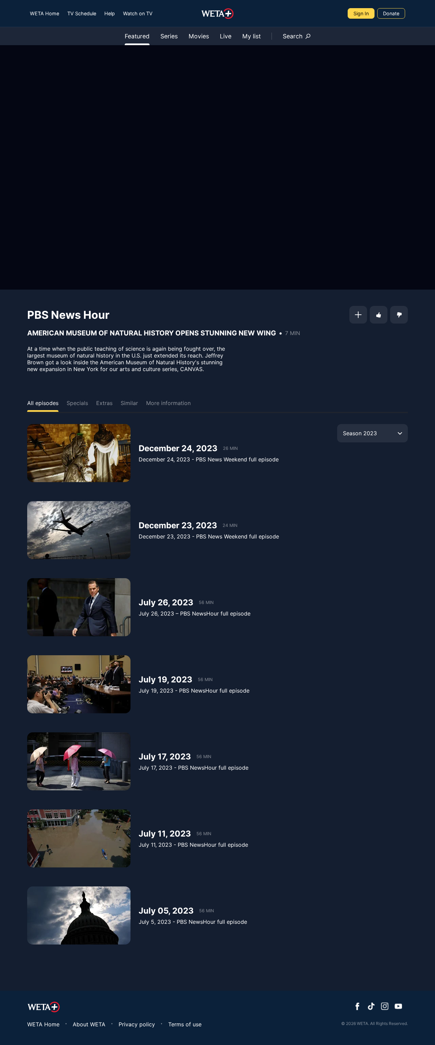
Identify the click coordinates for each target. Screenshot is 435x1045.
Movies (199, 36)
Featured (137, 36)
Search (292, 36)
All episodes (42, 403)
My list (251, 36)
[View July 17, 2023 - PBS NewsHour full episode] (78, 761)
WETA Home (44, 13)
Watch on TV (138, 13)
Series (169, 36)
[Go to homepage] (217, 13)
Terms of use (185, 1024)
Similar (129, 403)
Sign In (361, 13)
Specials (77, 403)
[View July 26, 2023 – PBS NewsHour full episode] (78, 607)
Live (225, 36)
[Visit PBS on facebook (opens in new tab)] (357, 1007)
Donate (391, 13)
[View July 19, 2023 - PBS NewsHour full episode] (78, 684)
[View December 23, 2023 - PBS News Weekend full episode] (78, 530)
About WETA (89, 1024)
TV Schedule (81, 13)
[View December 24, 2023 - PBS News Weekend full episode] (78, 453)
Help (109, 13)
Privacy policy (137, 1024)
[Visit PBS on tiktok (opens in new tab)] (371, 1007)
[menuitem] (44, 13)
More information (168, 403)
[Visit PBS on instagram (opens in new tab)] (385, 1007)
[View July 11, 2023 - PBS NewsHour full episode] (78, 838)
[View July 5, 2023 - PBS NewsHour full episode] (78, 915)
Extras (104, 403)
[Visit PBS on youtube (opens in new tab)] (398, 1007)
